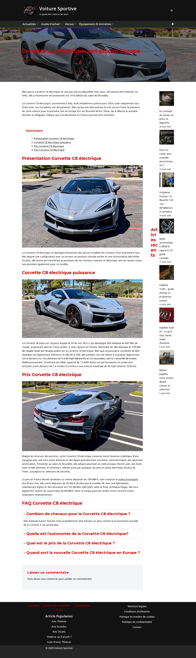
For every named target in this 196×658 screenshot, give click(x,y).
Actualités (33, 605)
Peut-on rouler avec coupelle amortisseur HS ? (166, 157)
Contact (137, 627)
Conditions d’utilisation (137, 611)
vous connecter (49, 578)
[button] (37, 24)
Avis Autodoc (59, 626)
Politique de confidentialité (137, 621)
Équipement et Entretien (57, 605)
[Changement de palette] (173, 24)
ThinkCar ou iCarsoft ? (59, 636)
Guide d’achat (82, 605)
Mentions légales (137, 606)
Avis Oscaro (59, 631)
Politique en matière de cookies (137, 616)
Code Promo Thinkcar (59, 642)
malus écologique (128, 479)
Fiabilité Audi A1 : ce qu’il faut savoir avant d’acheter (166, 335)
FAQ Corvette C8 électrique (49, 149)
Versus (59, 609)
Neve (25, 654)
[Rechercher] (172, 10)
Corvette (27, 460)
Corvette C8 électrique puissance (52, 142)
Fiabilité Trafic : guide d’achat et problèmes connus (166, 292)
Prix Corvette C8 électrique (49, 146)
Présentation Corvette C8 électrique (54, 138)
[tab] (82, 519)
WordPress (51, 654)
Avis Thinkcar (59, 621)
